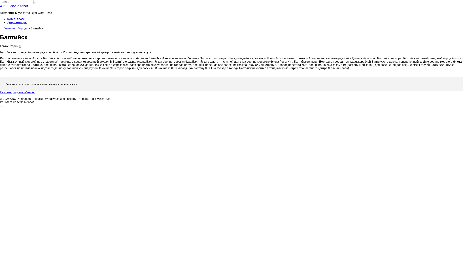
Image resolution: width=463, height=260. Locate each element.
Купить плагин (16, 19)
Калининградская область (17, 92)
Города (22, 28)
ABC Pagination (14, 6)
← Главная (7, 28)
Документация (17, 22)
